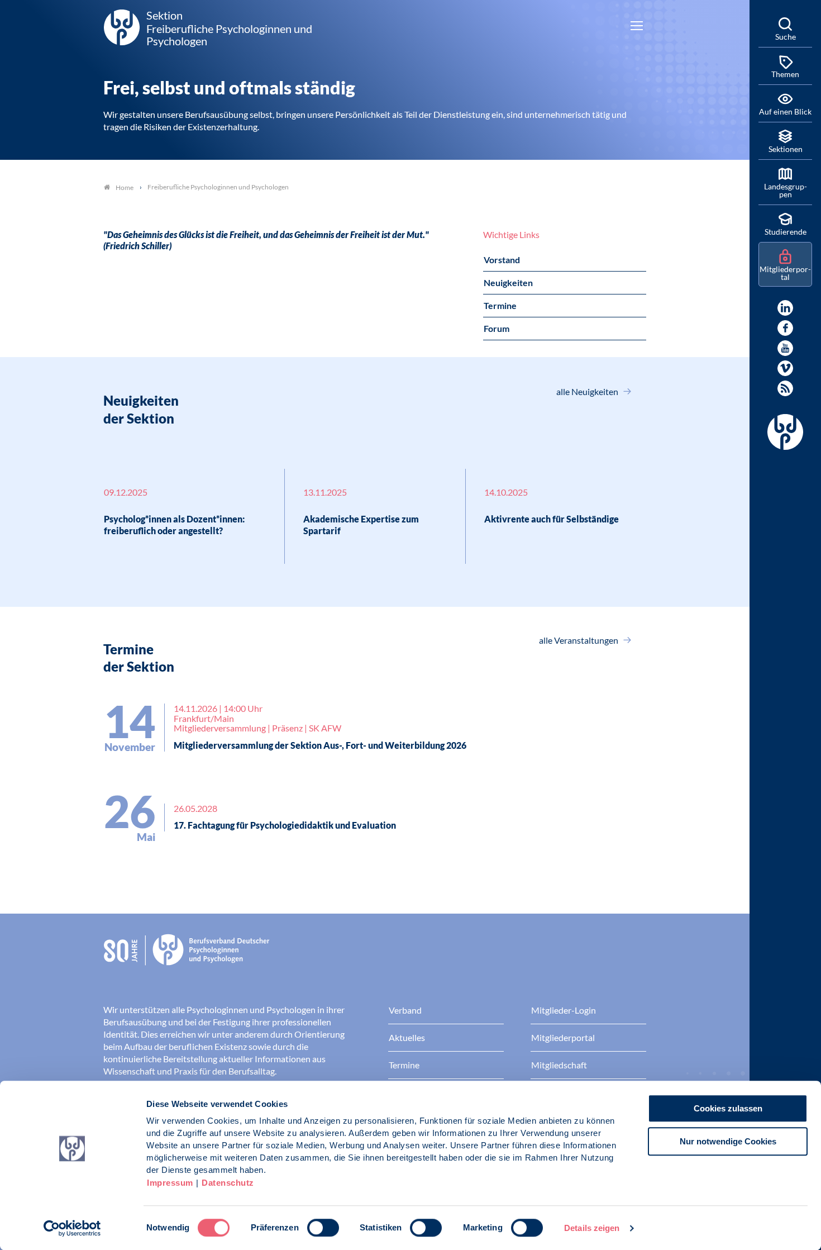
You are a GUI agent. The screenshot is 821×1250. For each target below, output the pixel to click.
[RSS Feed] (785, 388)
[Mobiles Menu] (636, 27)
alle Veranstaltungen (579, 640)
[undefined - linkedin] (785, 308)
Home (124, 187)
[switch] (323, 1228)
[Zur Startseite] (375, 958)
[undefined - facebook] (785, 328)
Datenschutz (228, 1182)
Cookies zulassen (728, 1108)
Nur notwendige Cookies (728, 1141)
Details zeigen (591, 1228)
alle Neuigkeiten (588, 391)
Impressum (170, 1182)
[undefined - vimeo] (785, 368)
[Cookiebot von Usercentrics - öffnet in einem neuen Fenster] (72, 1228)
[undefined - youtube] (785, 348)
